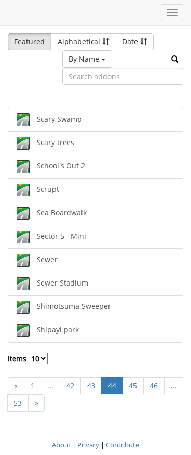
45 (133, 385)
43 (91, 385)
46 (154, 385)
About (61, 444)
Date (131, 41)
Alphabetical (80, 41)
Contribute (122, 444)
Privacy (88, 444)
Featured (29, 41)
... (50, 385)
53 (18, 403)
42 (70, 385)
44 (112, 385)
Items (18, 358)
